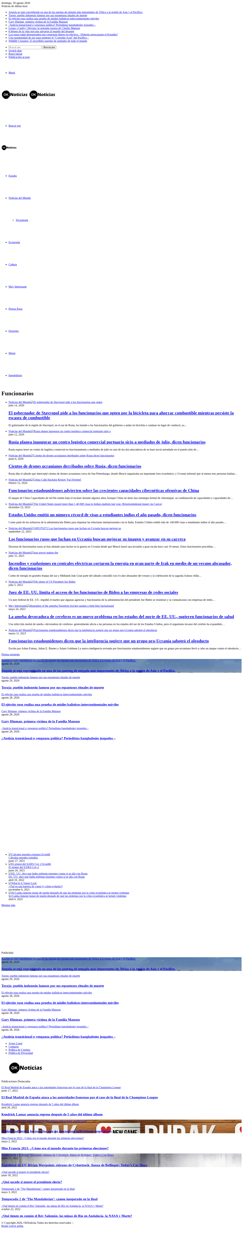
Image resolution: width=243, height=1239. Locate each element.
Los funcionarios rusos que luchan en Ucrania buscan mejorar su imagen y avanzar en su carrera (97, 539)
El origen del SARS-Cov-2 (24, 867)
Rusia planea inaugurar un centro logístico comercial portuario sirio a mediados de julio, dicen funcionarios (107, 442)
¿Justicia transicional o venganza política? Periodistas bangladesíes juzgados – (52, 24)
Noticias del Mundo (20, 197)
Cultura (13, 264)
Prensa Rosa (15, 308)
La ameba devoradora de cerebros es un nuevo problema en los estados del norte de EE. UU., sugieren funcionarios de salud (121, 616)
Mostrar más (8, 905)
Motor (12, 353)
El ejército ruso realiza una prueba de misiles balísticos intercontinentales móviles (54, 18)
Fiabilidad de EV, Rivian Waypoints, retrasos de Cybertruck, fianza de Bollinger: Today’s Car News (74, 1165)
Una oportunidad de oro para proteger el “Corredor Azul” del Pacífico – (49, 37)
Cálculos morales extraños (23, 857)
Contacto (14, 1046)
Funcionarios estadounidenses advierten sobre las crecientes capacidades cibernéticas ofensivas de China (104, 490)
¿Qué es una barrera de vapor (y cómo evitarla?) (35, 886)
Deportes (14, 331)
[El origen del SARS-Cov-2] (30, 864)
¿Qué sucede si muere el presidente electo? (31, 1182)
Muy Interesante (18, 286)
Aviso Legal (15, 1043)
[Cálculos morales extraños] (29, 854)
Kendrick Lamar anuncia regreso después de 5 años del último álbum (52, 1114)
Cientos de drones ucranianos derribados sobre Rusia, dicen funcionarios (75, 466)
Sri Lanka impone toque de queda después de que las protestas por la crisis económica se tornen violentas (67, 895)
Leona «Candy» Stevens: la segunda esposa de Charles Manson (44, 28)
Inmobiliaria (15, 375)
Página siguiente (10, 654)
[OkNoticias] (28, 100)
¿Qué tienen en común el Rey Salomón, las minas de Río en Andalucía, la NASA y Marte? (66, 1216)
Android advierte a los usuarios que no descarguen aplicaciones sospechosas (56, 1131)
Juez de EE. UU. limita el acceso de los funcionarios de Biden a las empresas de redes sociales (93, 592)
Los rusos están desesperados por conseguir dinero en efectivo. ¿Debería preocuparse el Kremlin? (63, 34)
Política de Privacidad (21, 1052)
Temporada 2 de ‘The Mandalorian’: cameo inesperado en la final (49, 1199)
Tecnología (22, 220)
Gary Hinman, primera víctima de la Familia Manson (38, 21)
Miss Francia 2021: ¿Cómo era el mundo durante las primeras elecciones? (55, 1148)
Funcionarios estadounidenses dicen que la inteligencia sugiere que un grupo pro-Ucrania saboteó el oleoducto (109, 641)
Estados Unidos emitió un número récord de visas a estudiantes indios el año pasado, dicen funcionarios (102, 514)
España (13, 175)
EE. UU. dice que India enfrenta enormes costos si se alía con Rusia (47, 876)
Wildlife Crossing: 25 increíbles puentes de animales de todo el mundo (48, 40)
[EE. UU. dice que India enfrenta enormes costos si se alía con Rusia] (48, 873)
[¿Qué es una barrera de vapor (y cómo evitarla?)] (23, 883)
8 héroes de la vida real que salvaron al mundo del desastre (41, 31)
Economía (14, 242)
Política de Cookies (19, 1049)
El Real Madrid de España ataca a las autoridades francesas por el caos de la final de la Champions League (79, 1097)
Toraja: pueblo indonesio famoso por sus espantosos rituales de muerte (48, 15)
